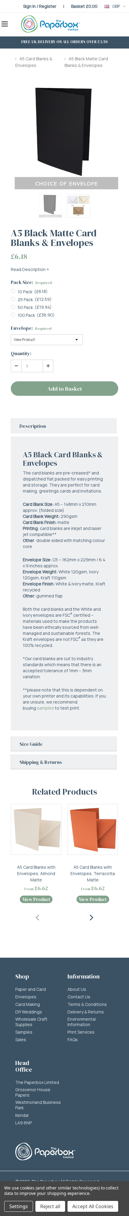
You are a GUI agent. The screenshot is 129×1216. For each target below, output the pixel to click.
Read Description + (30, 269)
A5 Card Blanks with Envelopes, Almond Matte (36, 873)
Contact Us (79, 997)
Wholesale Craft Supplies (31, 1021)
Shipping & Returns (41, 762)
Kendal (21, 1115)
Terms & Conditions (87, 1004)
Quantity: (21, 353)
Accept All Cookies (92, 1206)
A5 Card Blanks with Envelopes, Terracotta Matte (92, 873)
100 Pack (26, 315)
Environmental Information (82, 1021)
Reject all (50, 1206)
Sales (20, 1039)
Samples (23, 1032)
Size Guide (31, 744)
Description (33, 426)
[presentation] (38, 916)
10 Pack (25, 292)
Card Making (27, 1004)
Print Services (81, 1032)
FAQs (73, 1039)
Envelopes (25, 997)
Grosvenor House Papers (32, 1092)
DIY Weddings (28, 1012)
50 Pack (25, 307)
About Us (77, 989)
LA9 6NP (23, 1123)
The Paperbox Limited (37, 1082)
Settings (18, 1206)
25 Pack (25, 299)
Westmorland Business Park (38, 1105)
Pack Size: (31, 282)
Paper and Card (30, 989)
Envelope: (31, 328)
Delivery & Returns (86, 1012)
